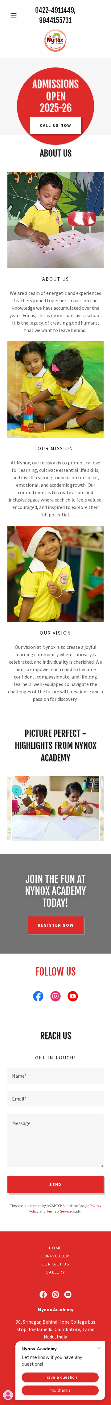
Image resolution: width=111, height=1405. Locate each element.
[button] (14, 15)
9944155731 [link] (55, 20)
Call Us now (55, 125)
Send (55, 1184)
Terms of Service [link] (59, 1211)
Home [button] (55, 1248)
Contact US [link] (55, 1264)
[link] (55, 40)
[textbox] (55, 1076)
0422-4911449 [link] (54, 10)
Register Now (56, 925)
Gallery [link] (55, 1272)
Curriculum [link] (55, 1256)
